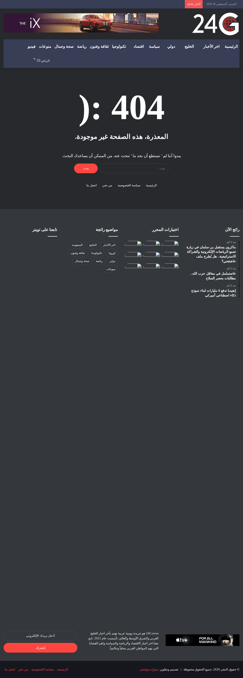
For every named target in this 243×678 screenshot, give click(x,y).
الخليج (189, 46)
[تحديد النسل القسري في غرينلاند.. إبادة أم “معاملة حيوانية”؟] (152, 245)
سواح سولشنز (149, 669)
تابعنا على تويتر (45, 229)
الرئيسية (231, 46)
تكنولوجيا (119, 46)
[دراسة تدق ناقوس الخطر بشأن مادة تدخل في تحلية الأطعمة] (152, 268)
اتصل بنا (91, 185)
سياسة (154, 46)
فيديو (32, 46)
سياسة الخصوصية (129, 185)
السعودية (77, 245)
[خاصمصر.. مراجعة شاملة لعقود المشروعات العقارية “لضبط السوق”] (170, 268)
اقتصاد (139, 46)
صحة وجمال (64, 46)
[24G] (215, 24)
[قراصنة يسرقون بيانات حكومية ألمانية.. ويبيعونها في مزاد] (133, 245)
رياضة (82, 46)
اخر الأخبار (211, 46)
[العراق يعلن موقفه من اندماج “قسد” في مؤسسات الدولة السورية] (152, 256)
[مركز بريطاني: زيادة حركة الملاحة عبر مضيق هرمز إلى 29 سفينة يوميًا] (133, 441)
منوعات (45, 46)
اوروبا (112, 253)
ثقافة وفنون (99, 46)
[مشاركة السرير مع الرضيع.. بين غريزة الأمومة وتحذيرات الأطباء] (170, 245)
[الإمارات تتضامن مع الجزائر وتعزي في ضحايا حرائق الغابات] (170, 256)
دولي (171, 46)
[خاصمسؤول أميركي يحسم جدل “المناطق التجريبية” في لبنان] (133, 256)
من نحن (107, 185)
